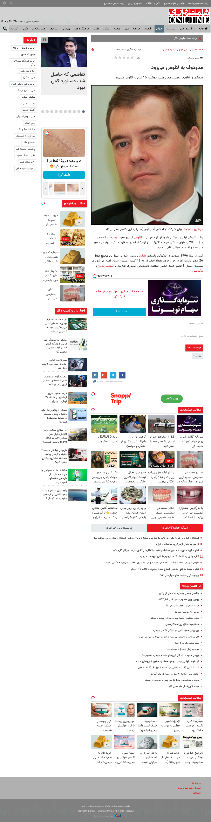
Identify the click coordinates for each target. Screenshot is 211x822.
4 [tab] (69, 111)
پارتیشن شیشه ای (25, 149)
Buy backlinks (27, 129)
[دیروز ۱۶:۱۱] (77, 495)
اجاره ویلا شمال (27, 71)
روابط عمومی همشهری (114, 3)
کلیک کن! (64, 174)
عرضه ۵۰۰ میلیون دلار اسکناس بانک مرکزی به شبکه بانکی (167, 38)
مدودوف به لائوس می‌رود (177, 68)
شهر (126, 29)
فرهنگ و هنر (81, 29)
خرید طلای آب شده (25, 90)
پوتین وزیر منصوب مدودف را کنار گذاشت (177, 600)
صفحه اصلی (197, 49)
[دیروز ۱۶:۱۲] (77, 475)
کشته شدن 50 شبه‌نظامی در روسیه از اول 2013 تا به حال (168, 668)
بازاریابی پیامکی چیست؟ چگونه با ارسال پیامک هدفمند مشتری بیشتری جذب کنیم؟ (54, 456)
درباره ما (196, 783)
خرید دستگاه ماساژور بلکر (24, 63)
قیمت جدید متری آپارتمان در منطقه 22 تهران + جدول (56, 397)
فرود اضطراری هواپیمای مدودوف (182, 606)
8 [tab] (51, 111)
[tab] (175, 528)
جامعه (136, 29)
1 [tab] (83, 111)
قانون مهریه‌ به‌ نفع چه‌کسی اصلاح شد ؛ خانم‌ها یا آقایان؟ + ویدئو (165, 569)
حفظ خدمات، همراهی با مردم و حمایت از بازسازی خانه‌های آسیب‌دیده (54, 476)
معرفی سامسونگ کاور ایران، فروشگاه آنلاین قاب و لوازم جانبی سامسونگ (55, 346)
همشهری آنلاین (187, 16)
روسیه (114, 237)
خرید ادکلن (29, 77)
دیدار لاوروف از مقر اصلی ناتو (184, 686)
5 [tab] (65, 111)
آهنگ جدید (29, 110)
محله (117, 29)
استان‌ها (54, 29)
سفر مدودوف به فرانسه (187, 643)
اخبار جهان (183, 49)
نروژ (100, 265)
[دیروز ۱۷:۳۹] (77, 381)
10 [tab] (42, 111)
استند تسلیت (28, 104)
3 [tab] (74, 111)
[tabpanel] (64, 66)
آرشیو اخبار (186, 29)
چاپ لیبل (30, 123)
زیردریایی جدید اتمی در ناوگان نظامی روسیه (176, 630)
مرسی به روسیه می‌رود (187, 612)
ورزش (66, 29)
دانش (96, 29)
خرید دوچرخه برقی (25, 116)
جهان (159, 29)
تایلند (143, 255)
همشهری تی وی (135, 3)
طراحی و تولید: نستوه (104, 816)
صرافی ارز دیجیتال (25, 136)
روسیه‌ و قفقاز (169, 49)
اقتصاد (148, 29)
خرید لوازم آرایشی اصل (23, 84)
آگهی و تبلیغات (153, 3)
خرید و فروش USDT (24, 48)
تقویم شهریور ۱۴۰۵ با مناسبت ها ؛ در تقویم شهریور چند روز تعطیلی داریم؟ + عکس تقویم (152, 563)
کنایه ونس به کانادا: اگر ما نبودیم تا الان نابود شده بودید (169, 557)
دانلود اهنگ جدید (25, 156)
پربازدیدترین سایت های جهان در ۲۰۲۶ (179, 575)
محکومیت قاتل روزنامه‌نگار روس (182, 624)
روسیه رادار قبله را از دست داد (183, 649)
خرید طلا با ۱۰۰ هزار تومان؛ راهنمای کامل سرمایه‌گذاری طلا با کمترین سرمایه (56, 326)
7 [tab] (56, 111)
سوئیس (109, 265)
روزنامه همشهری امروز (198, 3)
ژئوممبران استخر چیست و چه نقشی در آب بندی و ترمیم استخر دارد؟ (54, 495)
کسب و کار (11, 29)
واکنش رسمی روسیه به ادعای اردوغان (179, 593)
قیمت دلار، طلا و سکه (189, 788)
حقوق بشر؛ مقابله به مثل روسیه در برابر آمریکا (175, 674)
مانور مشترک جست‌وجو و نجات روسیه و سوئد (175, 618)
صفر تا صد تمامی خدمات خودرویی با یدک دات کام (54, 364)
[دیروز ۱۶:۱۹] (77, 414)
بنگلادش (197, 270)
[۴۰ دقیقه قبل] (77, 324)
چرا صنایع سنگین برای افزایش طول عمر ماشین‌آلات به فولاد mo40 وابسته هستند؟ (55, 436)
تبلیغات (197, 793)
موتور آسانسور (28, 55)
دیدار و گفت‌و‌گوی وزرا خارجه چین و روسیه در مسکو (172, 680)
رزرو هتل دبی (27, 162)
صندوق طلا (29, 142)
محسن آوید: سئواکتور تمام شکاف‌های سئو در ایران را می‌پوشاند (55, 381)
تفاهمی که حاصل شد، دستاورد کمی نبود (68, 81)
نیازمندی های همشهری (174, 3)
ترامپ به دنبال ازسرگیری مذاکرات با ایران (177, 544)
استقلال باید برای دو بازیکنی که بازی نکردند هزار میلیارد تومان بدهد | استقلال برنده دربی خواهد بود (146, 538)
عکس (25, 29)
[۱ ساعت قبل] (64, 52)
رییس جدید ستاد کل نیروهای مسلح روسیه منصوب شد (169, 655)
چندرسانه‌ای (39, 29)
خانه (201, 29)
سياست (171, 29)
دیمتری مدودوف (193, 229)
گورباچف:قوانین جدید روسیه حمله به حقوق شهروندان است (167, 662)
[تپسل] (95, 276)
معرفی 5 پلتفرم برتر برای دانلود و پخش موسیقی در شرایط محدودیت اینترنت (54, 416)
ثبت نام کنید (119, 311)
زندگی (106, 29)
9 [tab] (47, 111)
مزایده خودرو (28, 97)
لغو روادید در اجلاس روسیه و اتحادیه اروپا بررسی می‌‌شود (169, 637)
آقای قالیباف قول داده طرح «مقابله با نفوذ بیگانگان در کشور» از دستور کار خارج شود (155, 550)
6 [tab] (60, 111)
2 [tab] (79, 111)
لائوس (138, 237)
